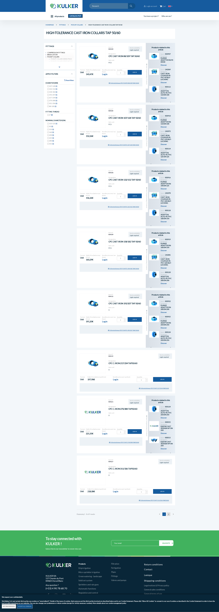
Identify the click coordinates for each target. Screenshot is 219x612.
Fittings (114, 576)
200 (51, 135)
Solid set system (85, 580)
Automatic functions (87, 588)
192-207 (53, 95)
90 (51, 126)
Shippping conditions (155, 580)
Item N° (110, 47)
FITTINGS (62, 25)
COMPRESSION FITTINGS (56, 53)
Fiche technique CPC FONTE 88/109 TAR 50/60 (124, 83)
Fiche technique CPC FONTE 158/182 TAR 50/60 (124, 268)
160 (51, 132)
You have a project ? (151, 16)
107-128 (53, 86)
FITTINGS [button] (50, 46)
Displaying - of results (86, 514)
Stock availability (135, 48)
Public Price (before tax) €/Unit (93, 71)
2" (51, 115)
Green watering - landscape (90, 576)
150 (51, 129)
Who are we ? (167, 16)
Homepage (50, 25)
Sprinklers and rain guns (88, 584)
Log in (135, 72)
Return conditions (153, 564)
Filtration (115, 564)
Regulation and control (88, 593)
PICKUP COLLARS (77, 25)
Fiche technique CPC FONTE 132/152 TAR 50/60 (124, 207)
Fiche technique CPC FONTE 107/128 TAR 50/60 (124, 145)
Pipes (113, 572)
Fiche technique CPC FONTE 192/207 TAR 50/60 (124, 330)
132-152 (53, 89)
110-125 (53, 123)
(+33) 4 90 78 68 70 (56, 588)
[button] (59, 67)
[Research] (131, 6)
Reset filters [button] (70, 80)
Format (82, 70)
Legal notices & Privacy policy (156, 585)
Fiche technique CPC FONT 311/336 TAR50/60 (154, 500)
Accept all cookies (24, 606)
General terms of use (153, 593)
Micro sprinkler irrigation (89, 572)
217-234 (53, 98)
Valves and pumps (118, 580)
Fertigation (116, 568)
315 (51, 144)
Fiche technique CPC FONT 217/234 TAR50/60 (154, 388)
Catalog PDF (75, 16)
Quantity (119, 70)
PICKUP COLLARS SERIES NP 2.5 (61, 61)
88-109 (52, 106)
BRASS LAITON (52, 55)
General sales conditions (154, 589)
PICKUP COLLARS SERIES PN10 (61, 59)
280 (51, 141)
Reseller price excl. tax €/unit (109, 71)
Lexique (148, 575)
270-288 (53, 100)
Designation (112, 54)
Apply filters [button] (52, 74)
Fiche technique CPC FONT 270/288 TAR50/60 (124, 442)
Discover (164, 65)
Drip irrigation (84, 568)
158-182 (53, 92)
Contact (148, 569)
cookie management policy (117, 603)
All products (59, 16)
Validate (166, 543)
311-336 (53, 103)
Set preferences (9, 606)
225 (51, 138)
